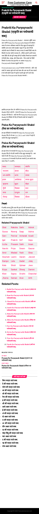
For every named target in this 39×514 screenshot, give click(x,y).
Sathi (21, 227)
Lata (13, 261)
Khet (4, 274)
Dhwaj (22, 269)
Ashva (31, 231)
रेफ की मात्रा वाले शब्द (10, 397)
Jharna (5, 278)
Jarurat (31, 257)
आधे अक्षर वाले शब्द (9, 406)
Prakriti (14, 240)
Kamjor (5, 261)
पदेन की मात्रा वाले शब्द (11, 387)
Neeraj (14, 231)
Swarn (22, 248)
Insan (30, 244)
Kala (4, 265)
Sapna (13, 274)
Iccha (4, 244)
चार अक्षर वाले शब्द (9, 436)
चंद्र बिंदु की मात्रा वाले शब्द (12, 433)
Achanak (23, 236)
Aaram (22, 257)
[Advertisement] (19, 93)
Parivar (14, 236)
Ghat (4, 227)
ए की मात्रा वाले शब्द (9, 439)
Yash (21, 252)
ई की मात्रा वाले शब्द (9, 410)
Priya (13, 248)
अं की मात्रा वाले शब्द (10, 413)
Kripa (4, 269)
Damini (31, 269)
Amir (4, 252)
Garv (4, 236)
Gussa (5, 231)
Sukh (21, 244)
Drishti (22, 274)
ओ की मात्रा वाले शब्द (10, 393)
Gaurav (31, 248)
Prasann (14, 244)
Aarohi (5, 248)
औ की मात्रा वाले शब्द (10, 403)
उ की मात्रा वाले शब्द (10, 420)
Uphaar (22, 265)
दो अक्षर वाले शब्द (8, 416)
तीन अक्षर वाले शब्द (9, 426)
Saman (14, 278)
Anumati (6, 257)
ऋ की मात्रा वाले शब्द (10, 443)
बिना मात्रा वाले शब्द (9, 380)
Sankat (14, 269)
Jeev (30, 265)
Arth (30, 278)
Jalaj (30, 261)
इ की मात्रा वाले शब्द (9, 400)
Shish (13, 265)
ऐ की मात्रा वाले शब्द (9, 383)
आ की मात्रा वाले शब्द (10, 390)
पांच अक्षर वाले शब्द (9, 446)
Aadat (22, 261)
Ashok (31, 227)
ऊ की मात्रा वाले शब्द (10, 430)
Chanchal (32, 274)
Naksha (14, 227)
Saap (21, 231)
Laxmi (13, 257)
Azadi (30, 236)
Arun (21, 278)
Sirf (21, 240)
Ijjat (3, 240)
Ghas (30, 252)
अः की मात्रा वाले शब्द (10, 423)
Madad (14, 252)
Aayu (30, 240)
